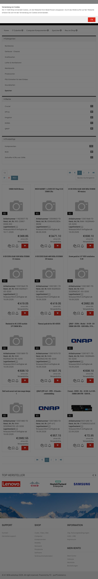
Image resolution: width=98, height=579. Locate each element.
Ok (91, 20)
